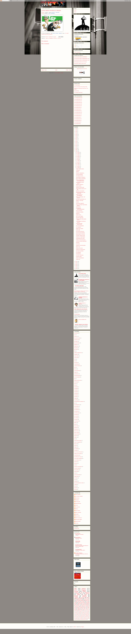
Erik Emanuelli (77, 501)
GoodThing (76, 399)
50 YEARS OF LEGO (79, 175)
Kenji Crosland (77, 510)
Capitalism (76, 354)
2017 (76, 138)
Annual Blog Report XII (78, 105)
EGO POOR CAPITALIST (80, 231)
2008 (76, 151)
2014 (76, 142)
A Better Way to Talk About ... (79, 534)
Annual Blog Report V (77, 117)
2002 (76, 268)
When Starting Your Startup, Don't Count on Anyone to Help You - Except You (81, 291)
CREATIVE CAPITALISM (80, 187)
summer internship (77, 474)
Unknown (76, 523)
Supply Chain (76, 476)
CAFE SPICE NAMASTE (80, 203)
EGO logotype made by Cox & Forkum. (80, 61)
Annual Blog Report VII (78, 113)
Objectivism (76, 429)
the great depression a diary (78, 482)
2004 (76, 265)
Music (75, 424)
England (75, 372)
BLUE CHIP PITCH (79, 210)
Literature (75, 419)
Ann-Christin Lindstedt (78, 496)
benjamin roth (76, 339)
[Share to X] (60, 36)
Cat (74, 359)
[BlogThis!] (59, 36)
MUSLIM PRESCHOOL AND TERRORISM (80, 193)
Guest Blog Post (77, 404)
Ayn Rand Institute (78, 544)
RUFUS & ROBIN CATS (82, 319)
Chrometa (76, 362)
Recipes (75, 443)
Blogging (51, 38)
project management (77, 442)
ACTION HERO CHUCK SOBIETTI (80, 183)
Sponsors (75, 463)
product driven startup (77, 440)
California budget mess (78, 352)
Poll (74, 438)
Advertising (76, 333)
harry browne (76, 406)
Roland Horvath (77, 521)
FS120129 (76, 386)
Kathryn (76, 508)
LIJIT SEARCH (78, 227)
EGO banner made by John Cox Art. (80, 63)
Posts (77, 45)
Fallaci (43, 12)
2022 (76, 131)
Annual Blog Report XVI (78, 99)
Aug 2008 (78, 157)
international (76, 411)
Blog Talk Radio (79, 598)
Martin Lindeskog (78, 512)
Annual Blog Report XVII (78, 97)
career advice (83, 608)
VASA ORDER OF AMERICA (80, 177)
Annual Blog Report (77, 123)
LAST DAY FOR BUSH (79, 255)
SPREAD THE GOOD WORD (80, 245)
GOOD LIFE (78, 259)
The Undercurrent (78, 549)
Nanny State (76, 425)
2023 (76, 130)
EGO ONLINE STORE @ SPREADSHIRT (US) (81, 58)
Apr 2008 (77, 163)
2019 (76, 135)
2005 (76, 264)
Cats (75, 360)
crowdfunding (79, 609)
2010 (76, 148)
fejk (74, 378)
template (75, 481)
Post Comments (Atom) (59, 72)
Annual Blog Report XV (78, 100)
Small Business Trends (78, 456)
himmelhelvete (76, 409)
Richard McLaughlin (78, 519)
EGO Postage (79, 68)
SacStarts (75, 450)
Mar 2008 (78, 164)
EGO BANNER (78, 252)
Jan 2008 (78, 167)
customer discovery (77, 365)
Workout (75, 489)
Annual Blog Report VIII (78, 112)
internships (76, 414)
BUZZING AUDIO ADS (79, 217)
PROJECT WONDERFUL (80, 173)
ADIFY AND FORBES (79, 216)
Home (56, 70)
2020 (76, 134)
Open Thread (76, 432)
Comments (77, 46)
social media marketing (78, 458)
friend (75, 385)
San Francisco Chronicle (78, 451)
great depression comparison (79, 401)
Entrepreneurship (77, 375)
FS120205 (76, 388)
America (47, 38)
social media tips (81, 602)
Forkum (76, 505)
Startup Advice (76, 469)
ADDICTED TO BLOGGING (80, 249)
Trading (75, 484)
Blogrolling (76, 347)
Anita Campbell (77, 494)
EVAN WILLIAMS (79, 256)
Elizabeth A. (77, 499)
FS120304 (79, 612)
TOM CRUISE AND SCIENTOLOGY (79, 224)
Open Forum (76, 430)
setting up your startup (78, 453)
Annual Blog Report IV (77, 118)
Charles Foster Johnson (57, 33)
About (75, 11)
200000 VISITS (78, 214)
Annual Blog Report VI (77, 115)
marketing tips (76, 606)
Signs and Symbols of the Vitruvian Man (80, 86)
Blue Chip (75, 349)
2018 (76, 137)
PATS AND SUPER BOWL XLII (81, 199)
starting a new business (78, 466)
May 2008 (78, 162)
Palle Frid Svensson (78, 517)
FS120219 (76, 391)
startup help (76, 471)
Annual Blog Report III (77, 120)
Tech (75, 479)
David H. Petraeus (55, 12)
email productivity (77, 370)
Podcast (75, 435)
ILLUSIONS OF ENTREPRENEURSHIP (80, 209)
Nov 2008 (78, 153)
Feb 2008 (78, 166)
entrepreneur (76, 373)
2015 (76, 141)
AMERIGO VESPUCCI (79, 184)
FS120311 (76, 396)
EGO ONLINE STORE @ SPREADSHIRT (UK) (81, 60)
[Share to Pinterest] (62, 36)
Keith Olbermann (52, 13)
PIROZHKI (77, 242)
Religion (77, 593)
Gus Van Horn (77, 533)
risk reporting (76, 448)
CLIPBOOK (78, 170)
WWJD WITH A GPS (79, 248)
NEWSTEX (78, 213)
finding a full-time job (77, 380)
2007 (76, 261)
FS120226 (76, 393)
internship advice (77, 412)
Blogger (82, 626)
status (88, 618)
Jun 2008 (78, 160)
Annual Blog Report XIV (78, 102)
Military (55, 38)
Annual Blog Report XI (77, 107)
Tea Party (83, 601)
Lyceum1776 (85, 68)
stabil (75, 464)
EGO (75, 368)
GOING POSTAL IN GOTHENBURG (79, 195)
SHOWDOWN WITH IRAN (80, 238)
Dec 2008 (78, 152)
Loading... (76, 80)
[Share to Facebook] (61, 36)
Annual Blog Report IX (77, 110)
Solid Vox (75, 461)
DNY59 (75, 626)
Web (75, 588)
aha (75, 334)
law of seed (76, 416)
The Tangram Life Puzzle (78, 92)
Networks (75, 427)
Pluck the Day (76, 90)
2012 (76, 145)
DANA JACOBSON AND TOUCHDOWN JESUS (80, 180)
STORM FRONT (77, 541)
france (75, 383)
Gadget (75, 398)
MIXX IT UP (78, 246)
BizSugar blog (76, 528)
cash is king (76, 357)
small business (76, 455)
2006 (76, 262)
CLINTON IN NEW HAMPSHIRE (81, 241)
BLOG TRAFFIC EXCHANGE (81, 178)
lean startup (76, 417)
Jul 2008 (77, 159)
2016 (76, 139)
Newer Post (44, 70)
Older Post (68, 70)
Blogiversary (76, 346)
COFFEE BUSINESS (79, 174)
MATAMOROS (78, 253)
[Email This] (58, 36)
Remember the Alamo (78, 538)
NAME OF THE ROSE (79, 200)
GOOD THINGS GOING (80, 168)
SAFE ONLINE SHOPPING (80, 232)
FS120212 (76, 390)
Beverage (75, 341)
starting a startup (77, 468)
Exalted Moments (78, 503)
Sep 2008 (78, 156)
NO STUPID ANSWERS (80, 225)
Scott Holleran (77, 537)
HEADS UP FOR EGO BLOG (80, 239)
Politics (59, 38)
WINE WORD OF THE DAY (80, 234)
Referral (75, 445)
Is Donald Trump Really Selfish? (80, 550)
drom (75, 367)
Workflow (75, 487)
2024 (76, 128)
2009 (76, 149)
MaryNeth (76, 514)
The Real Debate (77, 314)
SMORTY (77, 171)
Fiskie (43, 13)
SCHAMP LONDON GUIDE (80, 235)
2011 (76, 146)
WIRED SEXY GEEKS (79, 228)
